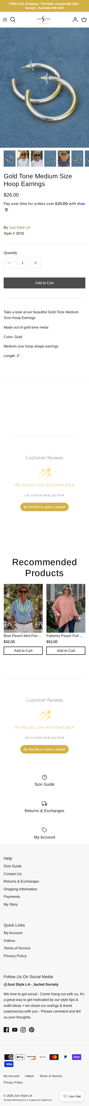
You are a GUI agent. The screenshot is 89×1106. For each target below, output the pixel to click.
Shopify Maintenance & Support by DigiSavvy (28, 1100)
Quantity (10, 253)
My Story (11, 904)
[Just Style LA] (44, 19)
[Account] (74, 20)
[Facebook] (6, 1029)
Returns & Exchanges (21, 881)
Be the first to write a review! (44, 507)
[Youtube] (14, 1029)
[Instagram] (23, 1029)
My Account (13, 933)
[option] (44, 88)
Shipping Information (20, 889)
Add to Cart (44, 283)
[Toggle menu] (5, 20)
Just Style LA (19, 227)
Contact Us (13, 874)
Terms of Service (17, 948)
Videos (9, 941)
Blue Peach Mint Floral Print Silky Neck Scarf (40, 636)
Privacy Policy (15, 956)
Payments (12, 897)
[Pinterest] (31, 1029)
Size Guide (13, 866)
